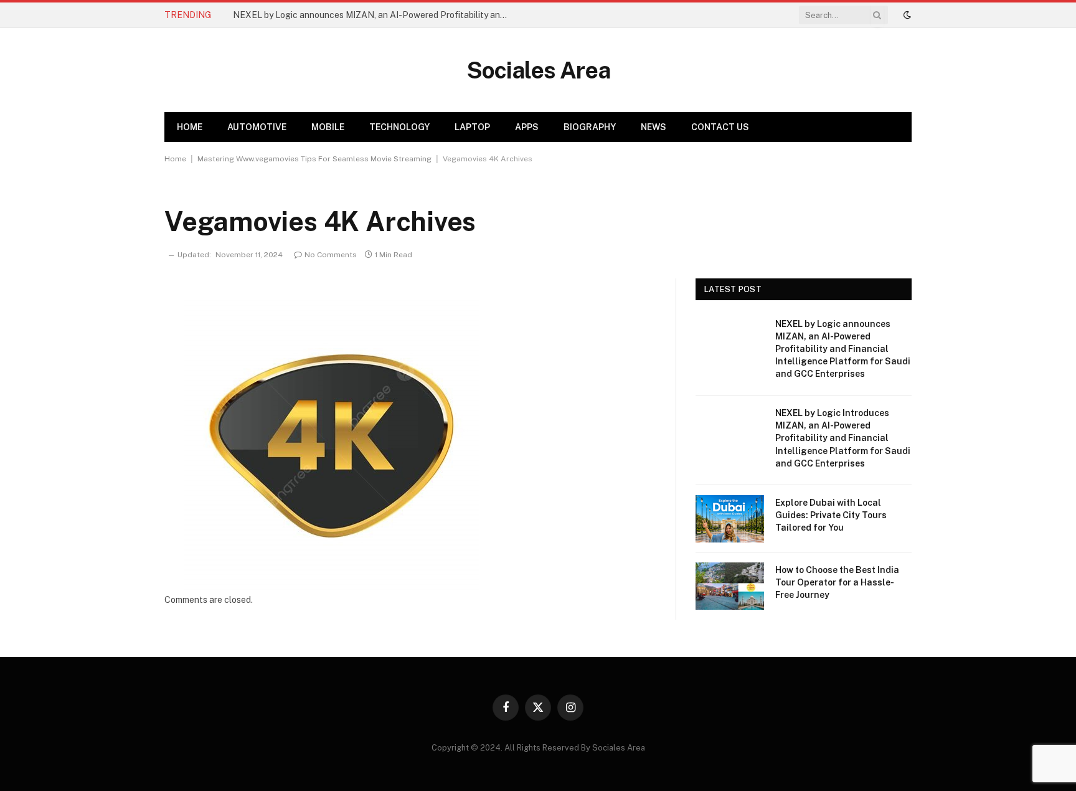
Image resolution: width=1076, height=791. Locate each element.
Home (189, 127)
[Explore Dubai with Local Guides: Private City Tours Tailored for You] (730, 518)
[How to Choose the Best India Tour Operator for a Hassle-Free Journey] (730, 586)
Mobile (327, 127)
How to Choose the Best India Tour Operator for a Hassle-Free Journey (837, 582)
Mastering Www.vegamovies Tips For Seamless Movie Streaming (314, 158)
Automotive (256, 127)
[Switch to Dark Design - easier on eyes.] (906, 15)
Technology (399, 127)
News (653, 127)
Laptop (472, 127)
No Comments (330, 254)
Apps (527, 127)
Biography (590, 127)
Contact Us (720, 127)
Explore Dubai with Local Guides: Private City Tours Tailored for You (831, 515)
